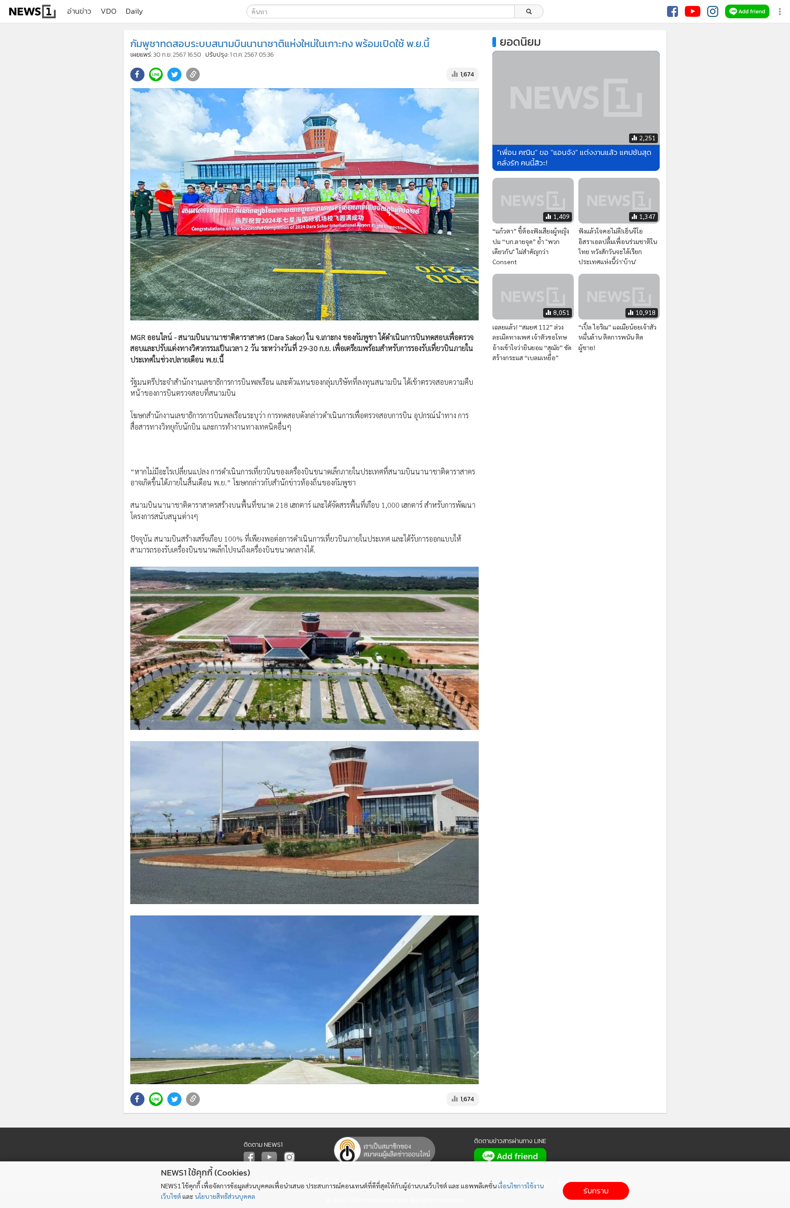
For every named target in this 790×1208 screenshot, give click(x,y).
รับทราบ (596, 1191)
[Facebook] (672, 11)
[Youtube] (692, 11)
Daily (134, 11)
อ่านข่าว (79, 11)
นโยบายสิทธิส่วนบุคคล (225, 1196)
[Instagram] (712, 11)
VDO (109, 11)
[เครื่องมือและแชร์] (780, 12)
